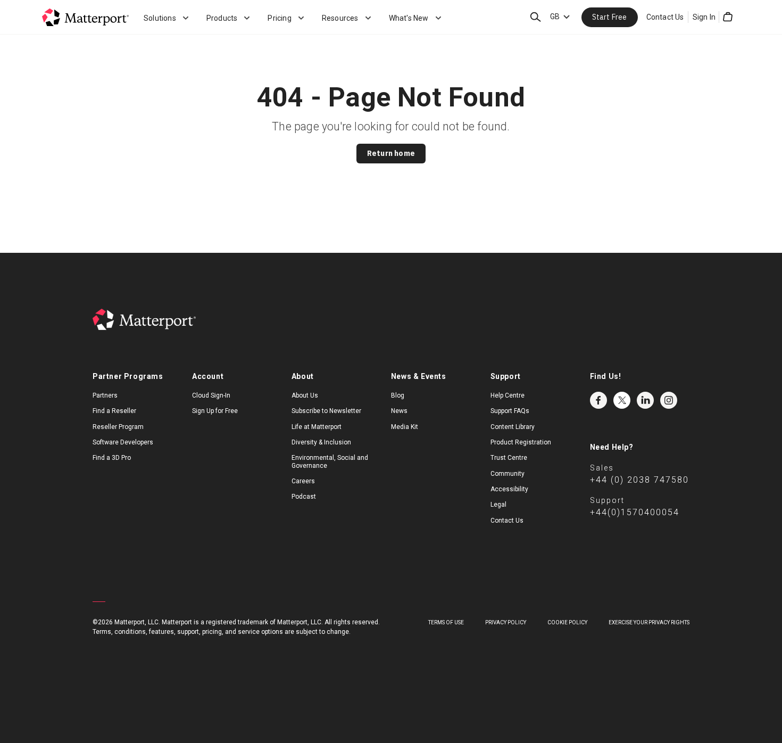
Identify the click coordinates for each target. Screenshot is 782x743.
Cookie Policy (567, 622)
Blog (397, 395)
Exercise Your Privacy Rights (649, 622)
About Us (305, 395)
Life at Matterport (317, 427)
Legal (498, 504)
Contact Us (665, 17)
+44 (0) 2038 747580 (639, 480)
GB (555, 16)
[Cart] (728, 17)
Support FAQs (509, 411)
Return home (391, 153)
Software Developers (123, 442)
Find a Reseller (114, 411)
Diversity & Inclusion (321, 442)
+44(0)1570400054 (634, 512)
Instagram (668, 400)
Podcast (304, 496)
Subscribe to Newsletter (326, 411)
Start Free (609, 17)
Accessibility (509, 489)
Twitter (621, 400)
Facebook (598, 400)
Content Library (512, 427)
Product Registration (520, 442)
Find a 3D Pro (112, 457)
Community (507, 473)
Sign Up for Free (215, 411)
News (399, 411)
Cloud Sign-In (211, 395)
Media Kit (404, 427)
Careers (303, 481)
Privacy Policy (505, 622)
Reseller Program (118, 427)
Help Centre (507, 395)
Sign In (704, 17)
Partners (105, 395)
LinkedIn (645, 400)
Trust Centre (508, 457)
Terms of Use (446, 622)
